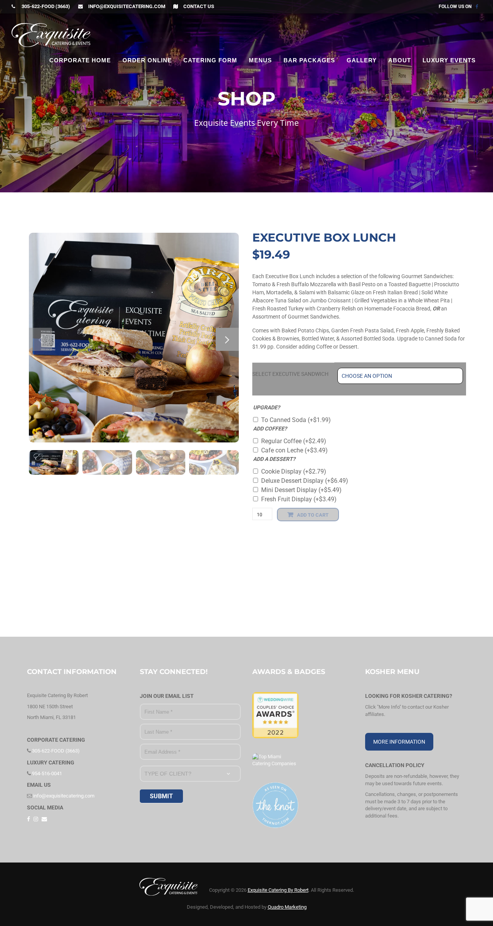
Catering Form (210, 60)
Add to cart (313, 515)
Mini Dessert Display (301, 490)
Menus (260, 60)
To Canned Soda (296, 420)
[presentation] (40, 339)
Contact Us (198, 6)
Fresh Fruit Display (299, 499)
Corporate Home (80, 60)
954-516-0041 (46, 773)
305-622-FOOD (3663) (45, 6)
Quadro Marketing (287, 907)
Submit (161, 796)
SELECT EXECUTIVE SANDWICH (290, 374)
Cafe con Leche (294, 450)
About (399, 60)
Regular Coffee (293, 441)
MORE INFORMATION (399, 742)
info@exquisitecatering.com (126, 6)
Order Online (147, 60)
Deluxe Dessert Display (304, 480)
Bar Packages (309, 60)
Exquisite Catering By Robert (278, 890)
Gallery (362, 60)
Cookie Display (293, 471)
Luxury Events (449, 60)
